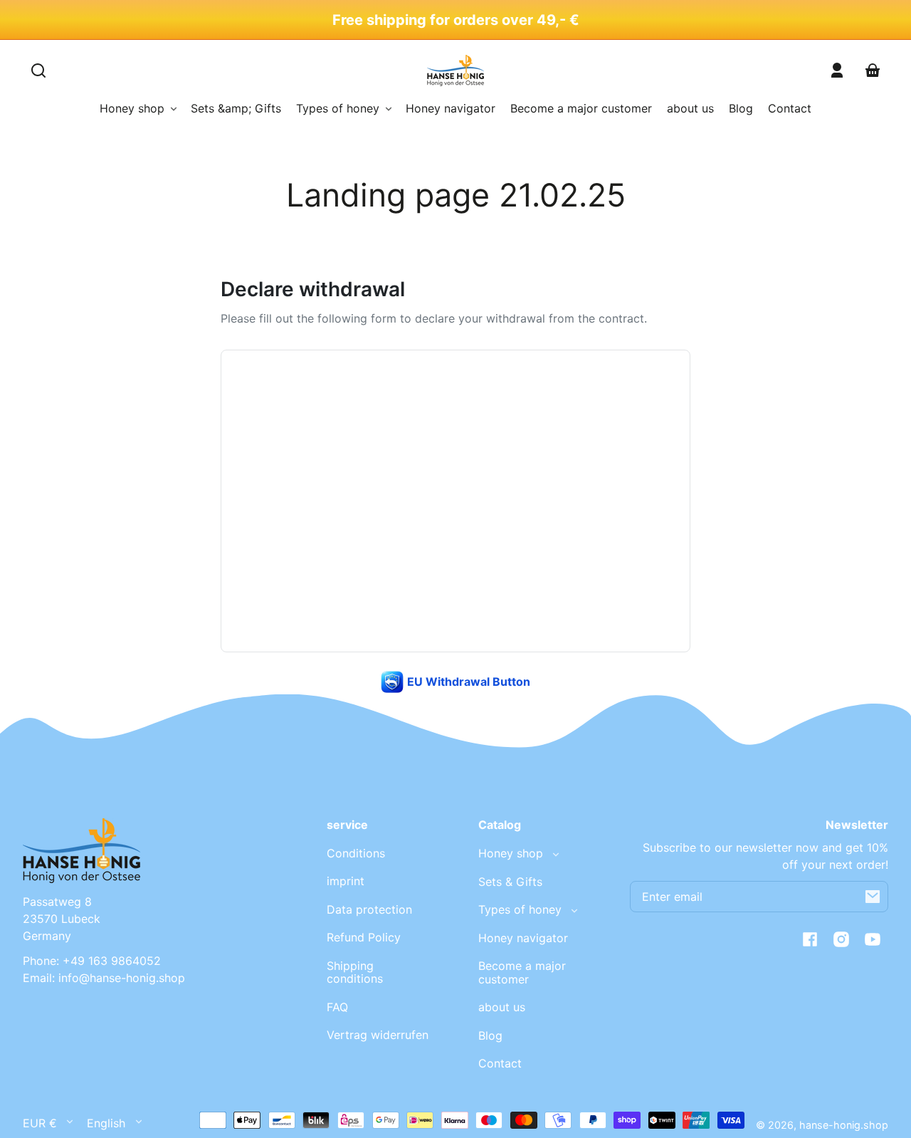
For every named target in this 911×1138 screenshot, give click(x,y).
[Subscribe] (872, 896)
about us (501, 1007)
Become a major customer (522, 972)
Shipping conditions (355, 972)
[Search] (38, 70)
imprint (345, 881)
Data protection (369, 909)
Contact (500, 1063)
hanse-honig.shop (843, 1125)
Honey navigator (523, 938)
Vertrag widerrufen (377, 1035)
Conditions (356, 853)
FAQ (337, 1007)
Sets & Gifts (510, 882)
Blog (490, 1035)
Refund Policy (364, 937)
